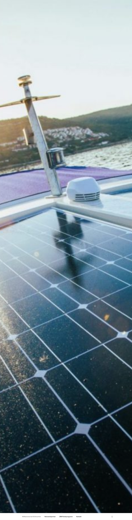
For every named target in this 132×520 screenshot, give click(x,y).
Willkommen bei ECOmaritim (31, 516)
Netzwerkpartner (50, 516)
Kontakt (78, 516)
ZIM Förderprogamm (66, 516)
